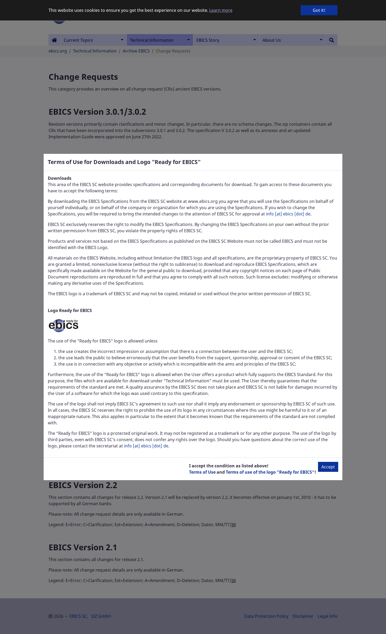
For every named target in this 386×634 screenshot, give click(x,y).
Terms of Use (202, 472)
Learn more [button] (220, 10)
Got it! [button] (319, 10)
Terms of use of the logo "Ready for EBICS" (270, 472)
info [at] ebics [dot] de (288, 214)
